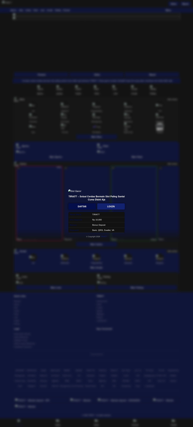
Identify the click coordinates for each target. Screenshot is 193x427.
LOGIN (111, 206)
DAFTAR (82, 206)
